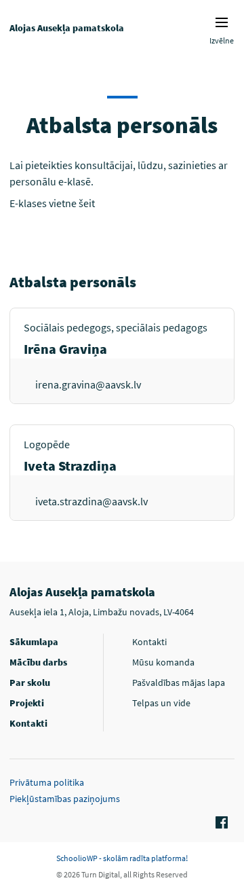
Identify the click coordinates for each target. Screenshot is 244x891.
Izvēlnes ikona (222, 22)
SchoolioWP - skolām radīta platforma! (122, 858)
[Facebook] (220, 823)
